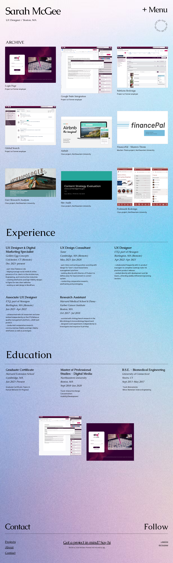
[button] (145, 9)
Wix (104, 547)
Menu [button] (158, 10)
